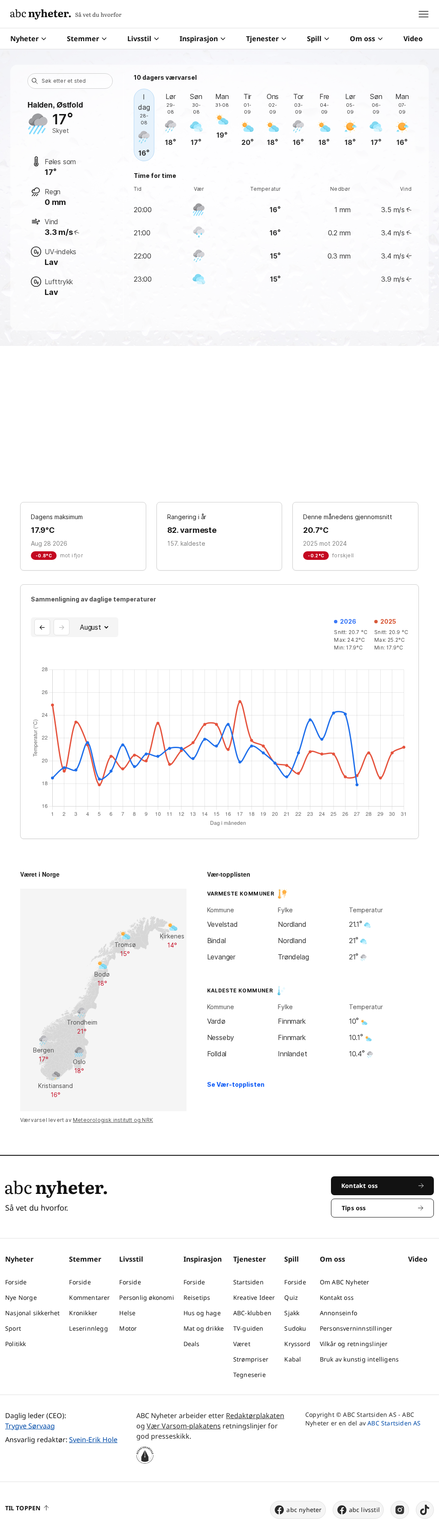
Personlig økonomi (146, 1297)
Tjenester (262, 38)
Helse (127, 1313)
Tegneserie (249, 1375)
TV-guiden (248, 1328)
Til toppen (22, 1508)
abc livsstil (364, 1510)
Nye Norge (21, 1297)
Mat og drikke (203, 1328)
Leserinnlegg (88, 1328)
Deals (191, 1344)
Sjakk (291, 1313)
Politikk (15, 1344)
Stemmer (83, 38)
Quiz (291, 1297)
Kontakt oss (337, 1297)
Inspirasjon (199, 38)
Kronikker (83, 1313)
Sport (13, 1328)
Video (413, 38)
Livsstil (139, 38)
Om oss (362, 38)
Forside (16, 1282)
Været (241, 1344)
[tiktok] (425, 1510)
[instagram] (400, 1510)
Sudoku (295, 1328)
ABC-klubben (252, 1313)
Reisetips (196, 1297)
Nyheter (24, 38)
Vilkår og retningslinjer (354, 1344)
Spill (314, 38)
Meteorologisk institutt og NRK (113, 1120)
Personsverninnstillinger (356, 1328)
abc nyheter (304, 1510)
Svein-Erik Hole (93, 1439)
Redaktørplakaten (255, 1415)
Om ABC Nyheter (345, 1282)
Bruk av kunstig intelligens (359, 1359)
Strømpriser (250, 1359)
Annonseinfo (338, 1313)
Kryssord (297, 1344)
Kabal (292, 1359)
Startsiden (248, 1282)
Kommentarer (89, 1297)
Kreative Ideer (254, 1297)
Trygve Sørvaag (30, 1426)
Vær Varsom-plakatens (184, 1426)
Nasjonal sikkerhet (32, 1313)
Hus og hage (202, 1313)
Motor (128, 1328)
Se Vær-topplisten (236, 1084)
